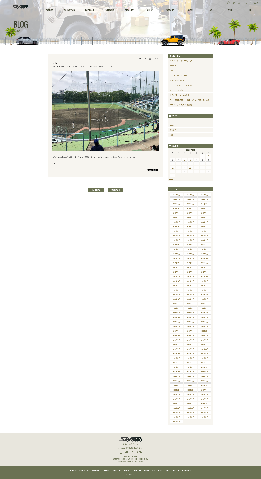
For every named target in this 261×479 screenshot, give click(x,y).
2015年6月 (204, 394)
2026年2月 (176, 204)
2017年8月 (176, 358)
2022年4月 (190, 272)
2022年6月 (204, 267)
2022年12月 (204, 258)
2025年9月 (204, 208)
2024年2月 (176, 240)
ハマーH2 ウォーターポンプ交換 (181, 61)
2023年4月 (190, 254)
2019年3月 (204, 326)
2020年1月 (190, 313)
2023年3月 (204, 254)
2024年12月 (204, 222)
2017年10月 (190, 353)
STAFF (154, 471)
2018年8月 (176, 340)
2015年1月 (190, 403)
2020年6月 (204, 304)
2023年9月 (204, 245)
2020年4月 (190, 308)
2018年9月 (204, 335)
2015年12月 (204, 385)
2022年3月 (204, 272)
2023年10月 (190, 245)
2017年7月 (190, 358)
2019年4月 (190, 326)
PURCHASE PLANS (84, 471)
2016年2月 (176, 385)
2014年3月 (190, 417)
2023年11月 (176, 245)
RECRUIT (160, 471)
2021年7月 (190, 285)
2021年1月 (190, 294)
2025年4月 (190, 217)
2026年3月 (204, 199)
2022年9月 (204, 263)
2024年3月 (204, 235)
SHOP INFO (127, 471)
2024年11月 (176, 226)
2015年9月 (204, 390)
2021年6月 (204, 285)
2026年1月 (190, 204)
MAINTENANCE (96, 471)
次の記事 (115, 189)
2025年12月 (204, 204)
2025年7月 (190, 213)
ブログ (144, 58)
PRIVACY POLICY (186, 471)
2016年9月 (204, 372)
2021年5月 (176, 290)
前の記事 (97, 189)
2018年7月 (190, 340)
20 (190, 167)
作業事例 (173, 130)
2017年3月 (204, 363)
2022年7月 (190, 267)
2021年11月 (176, 281)
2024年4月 (190, 235)
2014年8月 (176, 412)
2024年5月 (176, 235)
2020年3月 (204, 308)
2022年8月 (176, 267)
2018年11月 (176, 335)
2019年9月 (204, 317)
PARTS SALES (106, 471)
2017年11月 (176, 353)
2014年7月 (190, 412)
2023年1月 (190, 258)
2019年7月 (190, 322)
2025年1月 (190, 222)
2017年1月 (190, 367)
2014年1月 (176, 421)
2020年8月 (176, 304)
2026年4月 (190, 199)
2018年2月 (176, 349)
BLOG (167, 471)
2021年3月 (204, 290)
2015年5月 (176, 399)
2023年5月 (176, 254)
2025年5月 (176, 217)
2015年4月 (190, 399)
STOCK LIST (73, 471)
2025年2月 (176, 222)
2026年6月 (204, 195)
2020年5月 (176, 308)
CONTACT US (175, 471)
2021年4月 (190, 290)
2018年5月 (176, 344)
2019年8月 (176, 322)
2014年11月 (176, 408)
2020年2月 (176, 313)
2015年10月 (190, 390)
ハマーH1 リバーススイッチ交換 (181, 105)
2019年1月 (190, 331)
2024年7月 (190, 231)
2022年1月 (190, 276)
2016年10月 (190, 372)
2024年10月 (190, 226)
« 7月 (171, 178)
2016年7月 (190, 376)
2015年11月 (176, 390)
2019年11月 (176, 317)
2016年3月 (204, 381)
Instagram (228, 2)
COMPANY (146, 471)
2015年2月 (176, 403)
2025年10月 (190, 208)
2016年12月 (204, 367)
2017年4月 (190, 363)
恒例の (172, 70)
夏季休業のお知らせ (177, 80)
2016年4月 (190, 381)
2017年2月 (176, 367)
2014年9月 (204, 408)
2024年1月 (190, 240)
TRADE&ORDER (117, 471)
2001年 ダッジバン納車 (178, 75)
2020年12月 (204, 294)
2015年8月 (176, 394)
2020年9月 (204, 299)
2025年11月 (176, 208)
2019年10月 (190, 317)
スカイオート (19, 7)
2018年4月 (190, 344)
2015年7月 (190, 394)
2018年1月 (190, 349)
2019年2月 (176, 331)
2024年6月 (204, 231)
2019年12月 (204, 313)
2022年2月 (176, 276)
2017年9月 (204, 353)
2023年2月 (176, 258)
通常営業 (173, 65)
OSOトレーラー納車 (177, 90)
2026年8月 (176, 195)
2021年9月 (204, 281)
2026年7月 (190, 195)
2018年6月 (204, 340)
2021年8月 (176, 285)
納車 (171, 135)
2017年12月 (204, 349)
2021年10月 (190, 281)
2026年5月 (176, 199)
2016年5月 (176, 381)
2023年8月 (176, 249)
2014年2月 (204, 417)
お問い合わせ (239, 2)
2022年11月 (176, 263)
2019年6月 (204, 322)
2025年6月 (204, 213)
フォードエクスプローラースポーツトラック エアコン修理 (189, 100)
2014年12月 (204, 403)
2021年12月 (204, 276)
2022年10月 (190, 263)
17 (172, 167)
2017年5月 (176, 363)
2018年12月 (204, 331)
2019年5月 (176, 326)
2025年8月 (176, 213)
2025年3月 (204, 217)
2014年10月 (190, 408)
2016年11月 (176, 372)
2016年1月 (190, 385)
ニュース (172, 120)
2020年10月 (190, 299)
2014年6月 (204, 412)
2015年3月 (204, 399)
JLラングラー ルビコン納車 (179, 95)
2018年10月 (190, 335)
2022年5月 (176, 272)
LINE (234, 2)
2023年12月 (204, 240)
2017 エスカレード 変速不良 (181, 85)
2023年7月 (190, 249)
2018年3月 (204, 344)
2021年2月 (176, 294)
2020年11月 (176, 299)
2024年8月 (176, 231)
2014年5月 (176, 417)
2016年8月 (176, 376)
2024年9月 (204, 226)
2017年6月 (204, 358)
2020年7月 (190, 304)
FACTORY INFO (137, 471)
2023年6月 (204, 249)
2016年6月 (204, 376)
